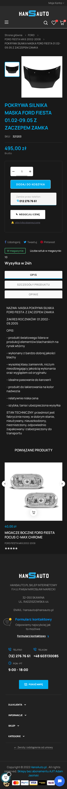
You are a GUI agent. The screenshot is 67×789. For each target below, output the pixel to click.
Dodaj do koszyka (30, 184)
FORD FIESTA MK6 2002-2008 (20, 543)
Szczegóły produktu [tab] (33, 284)
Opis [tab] (33, 275)
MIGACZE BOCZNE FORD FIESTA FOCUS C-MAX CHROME (30, 534)
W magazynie (15, 250)
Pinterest (49, 242)
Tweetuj (32, 242)
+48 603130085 (46, 656)
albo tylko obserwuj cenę (25, 222)
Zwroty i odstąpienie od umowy (33, 747)
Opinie (33, 294)
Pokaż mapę (36, 684)
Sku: (8, 136)
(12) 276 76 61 (19, 656)
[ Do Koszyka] (33, 512)
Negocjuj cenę (28, 214)
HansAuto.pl (39, 767)
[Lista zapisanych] (54, 23)
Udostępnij (13, 242)
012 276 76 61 (28, 201)
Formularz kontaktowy (31, 636)
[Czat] (59, 781)
